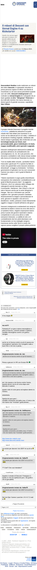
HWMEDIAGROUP (31, 530)
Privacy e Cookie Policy (22, 563)
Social (11, 566)
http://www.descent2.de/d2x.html (13, 440)
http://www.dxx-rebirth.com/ (11, 439)
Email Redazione (30, 564)
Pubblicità (4, 564)
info (19, 309)
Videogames (21, 51)
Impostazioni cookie (25, 566)
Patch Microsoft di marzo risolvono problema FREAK (12, 293)
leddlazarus (9, 367)
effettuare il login (9, 513)
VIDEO (17, 530)
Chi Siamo (3, 563)
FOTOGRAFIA (10, 530)
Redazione (19, 564)
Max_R (7, 312)
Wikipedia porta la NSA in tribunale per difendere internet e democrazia (23, 297)
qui (23, 525)
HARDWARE (9, 528)
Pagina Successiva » (19, 510)
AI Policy (34, 563)
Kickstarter (4, 131)
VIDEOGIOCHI (17, 528)
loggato (16, 518)
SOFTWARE (25, 528)
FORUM (23, 530)
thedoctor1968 (9, 320)
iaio (7, 339)
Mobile (24, 534)
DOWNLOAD (33, 528)
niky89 (7, 484)
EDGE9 (3, 530)
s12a (7, 454)
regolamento (24, 520)
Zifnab (7, 350)
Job (16, 566)
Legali (10, 563)
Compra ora (24, 269)
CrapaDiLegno (9, 472)
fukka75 (8, 445)
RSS (6, 566)
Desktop (13, 534)
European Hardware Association (28, 559)
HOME (2, 528)
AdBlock (12, 564)
